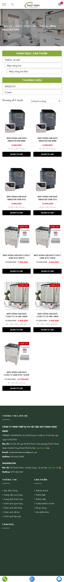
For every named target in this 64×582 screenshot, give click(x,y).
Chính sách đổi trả (11, 512)
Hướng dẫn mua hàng (13, 494)
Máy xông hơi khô (18, 71)
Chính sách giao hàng (13, 503)
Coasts (8, 92)
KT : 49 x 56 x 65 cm (16, 382)
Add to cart (17, 154)
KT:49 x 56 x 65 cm (17, 207)
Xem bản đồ (41, 447)
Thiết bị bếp (40, 494)
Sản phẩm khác (42, 512)
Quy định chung (11, 490)
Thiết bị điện (41, 499)
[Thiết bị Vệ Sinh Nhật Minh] (32, 4)
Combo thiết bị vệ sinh (45, 503)
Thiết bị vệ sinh (23, 26)
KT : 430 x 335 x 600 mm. (16, 324)
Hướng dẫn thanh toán (13, 499)
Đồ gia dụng (41, 507)
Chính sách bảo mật (12, 516)
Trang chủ (7, 26)
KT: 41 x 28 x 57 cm (16, 148)
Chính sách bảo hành (13, 507)
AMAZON (10, 86)
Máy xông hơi (40, 26)
